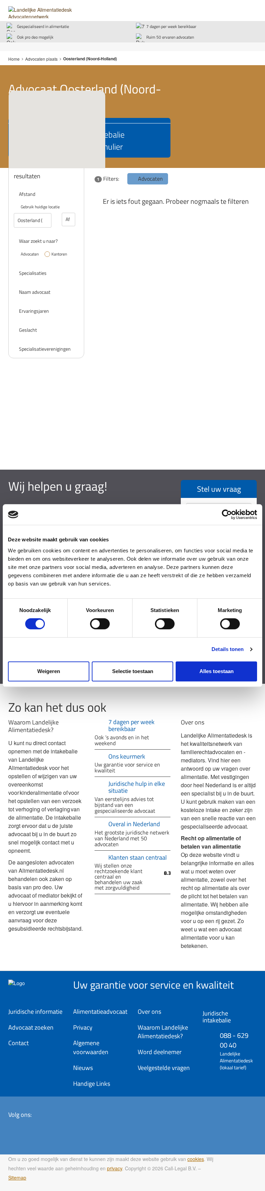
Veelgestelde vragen (164, 1067)
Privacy (82, 1027)
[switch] (100, 623)
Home (14, 59)
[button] (66, 155)
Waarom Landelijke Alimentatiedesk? (163, 1032)
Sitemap (17, 1177)
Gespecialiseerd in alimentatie (43, 26)
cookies (195, 1158)
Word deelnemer (159, 1052)
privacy (114, 1168)
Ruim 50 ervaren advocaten (170, 37)
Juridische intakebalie (217, 1017)
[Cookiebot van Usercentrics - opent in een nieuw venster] (227, 514)
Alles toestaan (216, 671)
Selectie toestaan (132, 671)
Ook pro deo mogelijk (35, 37)
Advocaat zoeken (30, 1027)
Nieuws (83, 1067)
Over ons (149, 1011)
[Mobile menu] (250, 9)
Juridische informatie (35, 1011)
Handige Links (91, 1083)
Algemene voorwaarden (90, 1047)
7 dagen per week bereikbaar (171, 26)
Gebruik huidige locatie (40, 207)
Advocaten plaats (41, 59)
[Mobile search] (236, 9)
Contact (18, 1043)
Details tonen (228, 649)
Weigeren (48, 671)
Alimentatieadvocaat (100, 1011)
